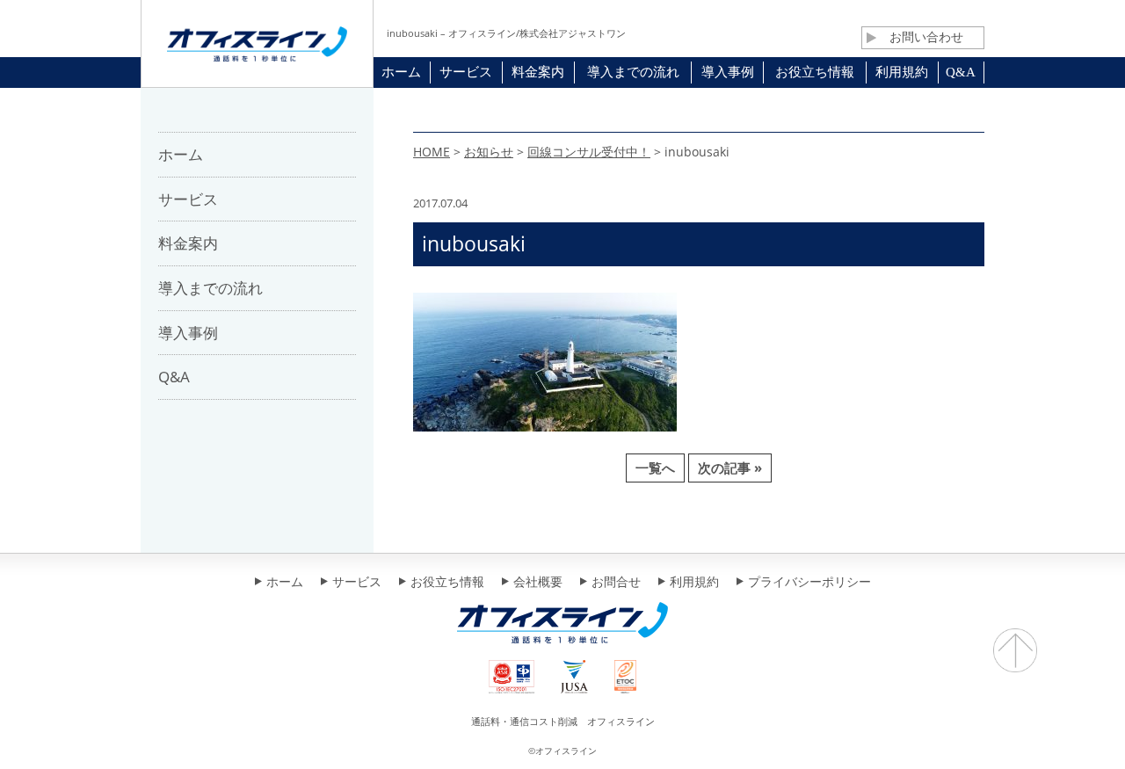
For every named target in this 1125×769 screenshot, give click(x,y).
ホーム (284, 583)
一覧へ (655, 467)
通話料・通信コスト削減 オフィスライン (563, 721)
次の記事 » (730, 467)
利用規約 (694, 583)
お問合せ (616, 583)
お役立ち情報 (447, 583)
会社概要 (537, 583)
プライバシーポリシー (809, 583)
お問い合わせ (926, 37)
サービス (356, 583)
